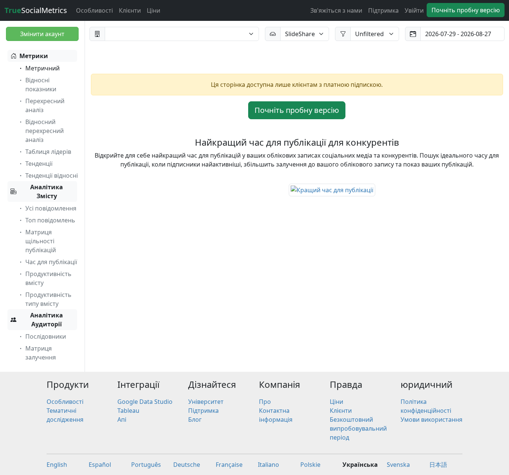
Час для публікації (51, 262)
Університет (206, 402)
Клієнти (130, 10)
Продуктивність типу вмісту (48, 299)
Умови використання (431, 419)
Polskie (310, 464)
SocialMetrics (35, 10)
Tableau (128, 410)
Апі (121, 419)
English (57, 464)
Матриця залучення (40, 352)
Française (229, 464)
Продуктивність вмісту (48, 278)
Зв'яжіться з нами (336, 10)
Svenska (398, 464)
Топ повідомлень (50, 220)
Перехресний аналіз (44, 105)
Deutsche (186, 464)
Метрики (33, 56)
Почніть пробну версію (465, 10)
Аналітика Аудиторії (46, 319)
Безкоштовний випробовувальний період (358, 428)
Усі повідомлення (50, 208)
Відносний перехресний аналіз (44, 131)
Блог (195, 419)
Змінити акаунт (42, 34)
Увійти (414, 10)
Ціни (153, 10)
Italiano (268, 464)
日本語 (438, 464)
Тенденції (39, 163)
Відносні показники (40, 84)
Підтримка (383, 10)
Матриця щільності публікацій (40, 241)
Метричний (42, 68)
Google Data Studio (145, 402)
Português (146, 464)
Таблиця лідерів (48, 152)
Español (100, 464)
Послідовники (45, 336)
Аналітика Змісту (46, 191)
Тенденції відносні (51, 175)
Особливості (94, 10)
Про (265, 402)
